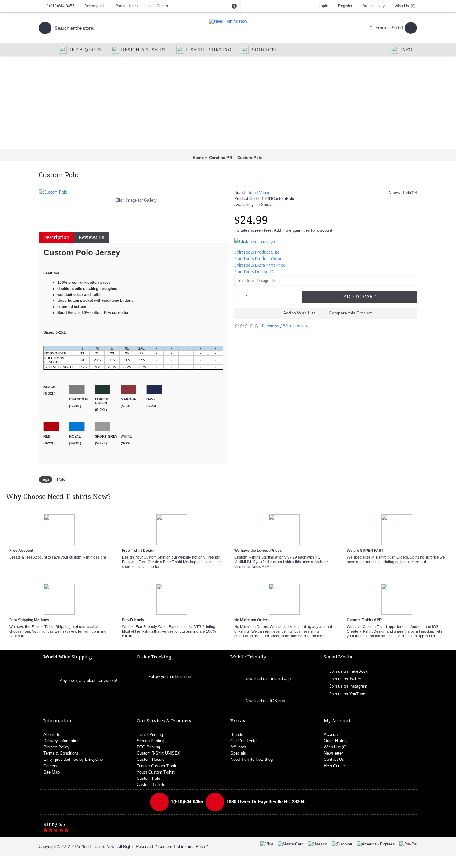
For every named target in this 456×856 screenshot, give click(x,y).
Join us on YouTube (347, 693)
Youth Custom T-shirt (156, 772)
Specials (238, 753)
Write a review (295, 325)
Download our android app (267, 678)
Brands (236, 734)
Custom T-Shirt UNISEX (158, 753)
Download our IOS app (264, 700)
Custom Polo (148, 778)
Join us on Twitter (345, 678)
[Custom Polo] (133, 192)
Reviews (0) (91, 237)
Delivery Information (61, 740)
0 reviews (270, 325)
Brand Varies (258, 192)
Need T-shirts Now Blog (251, 759)
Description (56, 237)
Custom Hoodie (150, 759)
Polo (61, 479)
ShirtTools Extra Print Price (259, 265)
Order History (336, 740)
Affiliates (238, 747)
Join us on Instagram (348, 686)
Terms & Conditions (61, 753)
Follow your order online (169, 676)
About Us (51, 734)
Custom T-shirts (151, 784)
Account (331, 734)
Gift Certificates (244, 740)
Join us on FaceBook (348, 671)
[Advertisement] (228, 102)
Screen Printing (150, 740)
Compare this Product (350, 312)
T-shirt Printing (150, 734)
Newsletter (333, 753)
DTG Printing (148, 747)
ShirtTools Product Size (256, 252)
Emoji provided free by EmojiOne (73, 759)
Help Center (334, 766)
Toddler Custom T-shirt (157, 766)
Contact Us (334, 759)
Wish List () (335, 747)
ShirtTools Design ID (254, 271)
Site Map (51, 772)
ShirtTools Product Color (258, 258)
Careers (50, 766)
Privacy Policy (56, 747)
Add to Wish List (299, 312)
